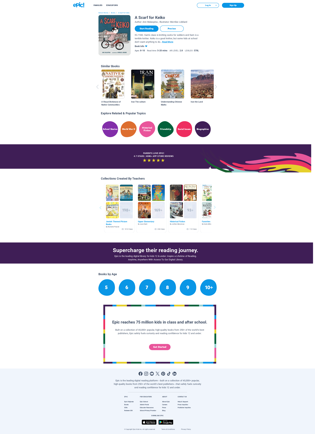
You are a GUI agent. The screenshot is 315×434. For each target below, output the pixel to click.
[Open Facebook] (140, 374)
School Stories (103, 13)
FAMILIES (98, 5)
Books (113, 13)
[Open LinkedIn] (174, 374)
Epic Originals (129, 402)
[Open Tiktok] (169, 374)
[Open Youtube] (152, 374)
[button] (119, 207)
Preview (172, 28)
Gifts (125, 407)
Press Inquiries (183, 405)
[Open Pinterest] (163, 374)
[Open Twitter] (157, 374)
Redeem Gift (128, 410)
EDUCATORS (112, 5)
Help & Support (183, 402)
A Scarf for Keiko (123, 13)
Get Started (159, 347)
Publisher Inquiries (184, 407)
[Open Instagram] (146, 374)
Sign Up (233, 5)
